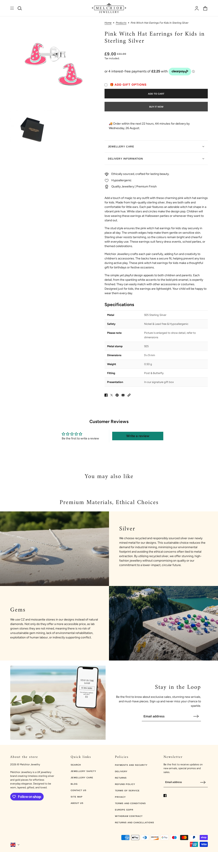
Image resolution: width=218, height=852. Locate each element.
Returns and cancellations (134, 822)
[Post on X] (111, 395)
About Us (77, 803)
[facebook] (165, 795)
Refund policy (125, 784)
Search (76, 765)
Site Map (77, 797)
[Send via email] (123, 395)
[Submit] (196, 716)
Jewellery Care (82, 777)
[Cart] (205, 8)
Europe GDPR (124, 810)
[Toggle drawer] (12, 8)
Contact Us (78, 790)
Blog (74, 784)
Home (108, 23)
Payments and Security (131, 765)
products (121, 23)
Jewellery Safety (83, 771)
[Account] (196, 8)
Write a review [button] (137, 436)
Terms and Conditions (130, 803)
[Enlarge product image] (54, 65)
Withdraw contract (129, 816)
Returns (121, 778)
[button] (129, 395)
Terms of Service (127, 790)
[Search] (19, 8)
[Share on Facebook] (106, 395)
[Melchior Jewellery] (109, 8)
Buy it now (156, 106)
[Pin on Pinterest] (117, 395)
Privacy (120, 797)
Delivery (121, 771)
